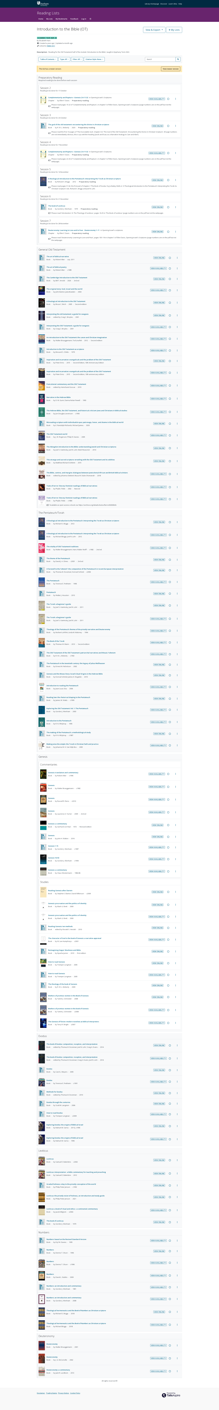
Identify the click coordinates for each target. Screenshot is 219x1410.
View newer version (171, 69)
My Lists (49, 19)
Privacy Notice (63, 1393)
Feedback (74, 19)
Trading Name (51, 1393)
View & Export (153, 29)
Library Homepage (152, 4)
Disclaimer (41, 1393)
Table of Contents (47, 59)
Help (180, 4)
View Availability (156, 99)
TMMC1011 (51, 46)
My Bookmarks (61, 19)
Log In (83, 19)
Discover (164, 4)
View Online (157, 126)
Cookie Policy (75, 1393)
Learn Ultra (173, 4)
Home (40, 19)
